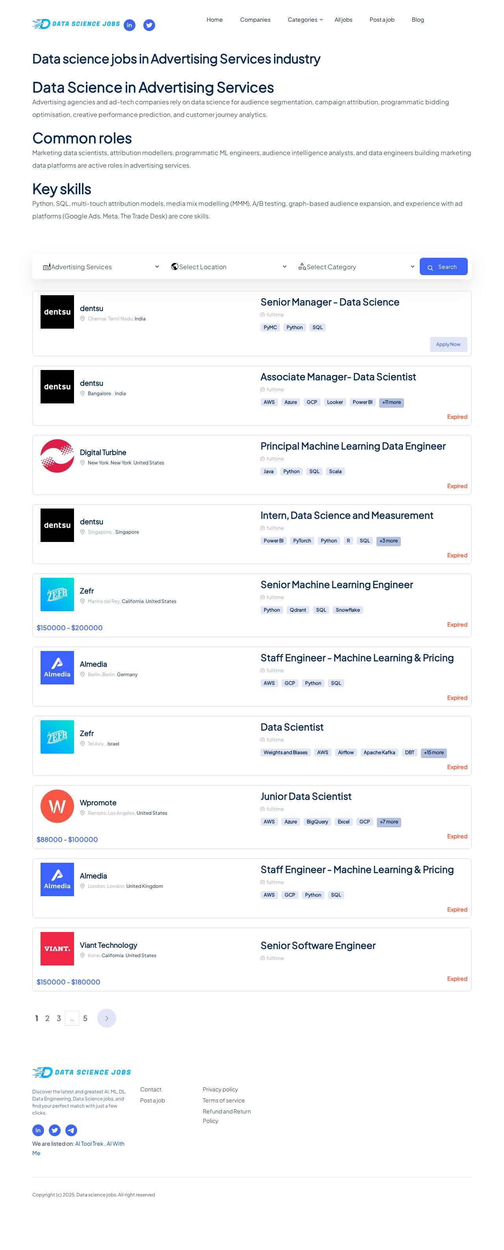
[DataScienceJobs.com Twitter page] (149, 25)
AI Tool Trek (89, 1143)
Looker (335, 402)
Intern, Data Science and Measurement (347, 515)
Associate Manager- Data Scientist (338, 376)
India (140, 319)
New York (98, 463)
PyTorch (302, 541)
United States (148, 463)
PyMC (270, 327)
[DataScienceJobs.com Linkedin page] (129, 25)
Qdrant (298, 610)
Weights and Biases (286, 752)
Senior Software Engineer (318, 945)
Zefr (87, 590)
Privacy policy (220, 1089)
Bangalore (99, 393)
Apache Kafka (379, 752)
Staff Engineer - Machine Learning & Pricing (357, 657)
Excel (344, 822)
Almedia (93, 663)
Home (215, 19)
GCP (312, 402)
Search (447, 266)
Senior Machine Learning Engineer (337, 584)
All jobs (343, 19)
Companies (255, 19)
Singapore (127, 532)
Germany (127, 674)
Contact (150, 1089)
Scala (335, 471)
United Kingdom (144, 886)
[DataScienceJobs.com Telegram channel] (71, 1130)
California (133, 601)
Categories (302, 19)
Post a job (382, 19)
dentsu (91, 307)
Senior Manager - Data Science (330, 301)
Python (295, 327)
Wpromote (98, 802)
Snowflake (348, 610)
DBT (409, 752)
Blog (418, 19)
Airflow (346, 752)
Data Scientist (292, 726)
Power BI (362, 402)
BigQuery (317, 822)
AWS (269, 402)
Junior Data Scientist (306, 796)
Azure (291, 402)
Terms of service (224, 1100)
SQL (317, 327)
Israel (113, 744)
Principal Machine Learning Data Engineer (353, 445)
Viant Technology (108, 944)
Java (269, 471)
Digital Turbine (103, 452)
